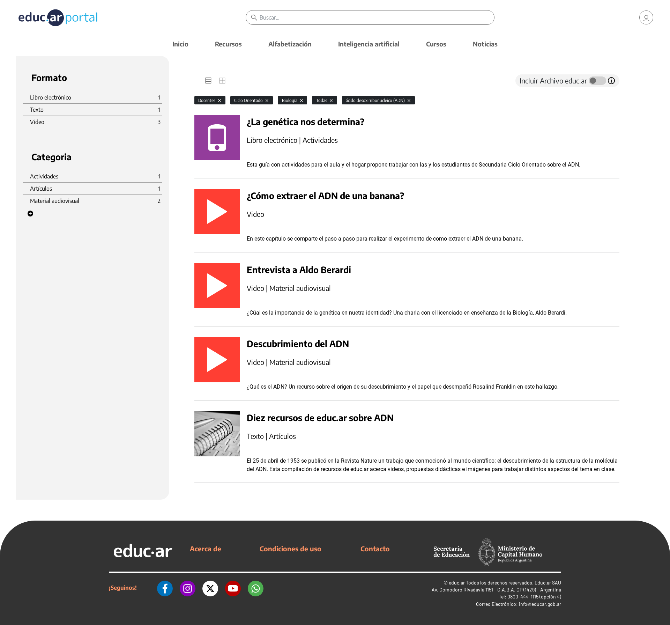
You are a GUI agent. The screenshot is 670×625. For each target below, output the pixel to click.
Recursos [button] (228, 44)
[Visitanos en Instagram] (187, 587)
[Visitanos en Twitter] (210, 587)
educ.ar (457, 583)
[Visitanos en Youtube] (233, 587)
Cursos (436, 44)
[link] (646, 17)
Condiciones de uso (290, 548)
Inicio (180, 44)
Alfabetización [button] (290, 44)
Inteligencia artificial (369, 44)
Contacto (375, 548)
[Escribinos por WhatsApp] (255, 587)
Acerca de (205, 548)
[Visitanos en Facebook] (165, 587)
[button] (30, 213)
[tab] (208, 81)
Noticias (485, 44)
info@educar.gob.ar (540, 604)
